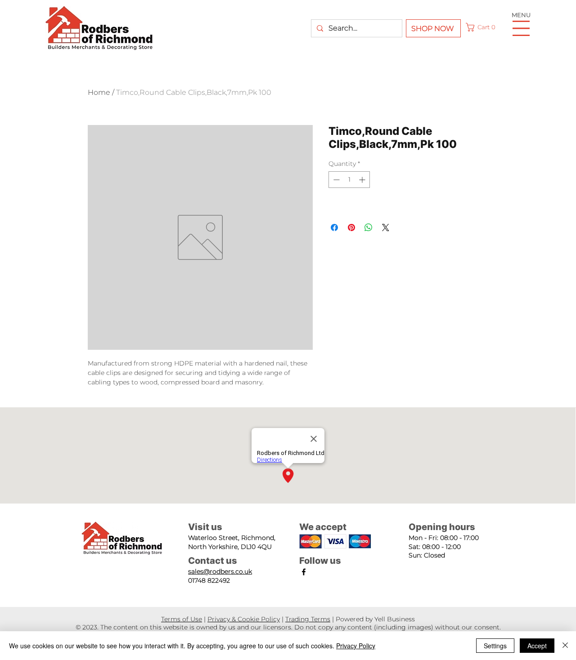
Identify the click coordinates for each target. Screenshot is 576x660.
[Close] (565, 645)
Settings (495, 645)
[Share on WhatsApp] (368, 227)
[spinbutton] (349, 179)
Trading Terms (307, 619)
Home (99, 92)
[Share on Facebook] (334, 227)
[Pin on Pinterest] (351, 227)
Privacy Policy (355, 645)
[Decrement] (335, 179)
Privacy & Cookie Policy (243, 619)
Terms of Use (181, 619)
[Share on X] (385, 227)
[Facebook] (303, 571)
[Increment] (363, 179)
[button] (482, 27)
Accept (537, 645)
